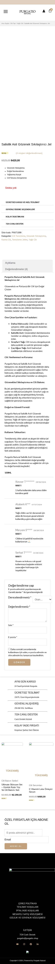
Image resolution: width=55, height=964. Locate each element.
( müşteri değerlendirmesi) (29, 153)
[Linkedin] (38, 944)
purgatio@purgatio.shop (27, 938)
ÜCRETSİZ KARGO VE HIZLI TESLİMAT (22, 202)
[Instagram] (24, 944)
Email (8, 839)
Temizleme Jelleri (20, 240)
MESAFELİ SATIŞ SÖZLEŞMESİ (28, 914)
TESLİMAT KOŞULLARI (27, 907)
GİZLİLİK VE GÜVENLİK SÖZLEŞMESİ (27, 918)
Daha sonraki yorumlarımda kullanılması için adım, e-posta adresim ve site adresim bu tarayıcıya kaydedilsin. (27, 652)
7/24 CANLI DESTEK (15, 224)
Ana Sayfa (5, 23)
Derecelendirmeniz (19, 597)
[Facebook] (31, 944)
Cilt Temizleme (18, 236)
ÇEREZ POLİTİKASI (27, 903)
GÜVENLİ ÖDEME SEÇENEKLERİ (20, 209)
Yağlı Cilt (20, 23)
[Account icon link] (43, 11)
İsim (11, 625)
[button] (27, 202)
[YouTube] (17, 944)
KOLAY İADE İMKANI (15, 217)
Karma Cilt (6, 240)
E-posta (12, 637)
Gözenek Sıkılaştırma (36, 236)
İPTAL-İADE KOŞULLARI (27, 910)
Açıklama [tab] (10, 263)
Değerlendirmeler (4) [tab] (16, 269)
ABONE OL (16, 846)
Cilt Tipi (12, 23)
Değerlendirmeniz (19, 606)
